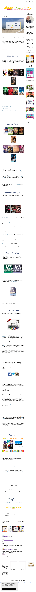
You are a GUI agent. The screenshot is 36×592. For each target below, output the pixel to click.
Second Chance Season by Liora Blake (8, 117)
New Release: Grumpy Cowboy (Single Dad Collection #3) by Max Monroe (30, 97)
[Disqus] (13, 546)
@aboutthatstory (22, 580)
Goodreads (18, 184)
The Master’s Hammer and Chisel (17, 335)
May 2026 (22, 566)
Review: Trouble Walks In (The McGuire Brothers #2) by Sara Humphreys (6, 521)
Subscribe (29, 52)
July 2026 (22, 564)
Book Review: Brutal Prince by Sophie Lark (30, 90)
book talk (4, 514)
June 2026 (22, 565)
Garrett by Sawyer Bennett (6, 243)
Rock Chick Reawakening (14, 281)
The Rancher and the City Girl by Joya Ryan (8, 110)
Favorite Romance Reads (13, 564)
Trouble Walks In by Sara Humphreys (7, 234)
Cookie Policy (21, 590)
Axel (5, 169)
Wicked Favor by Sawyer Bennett (7, 106)
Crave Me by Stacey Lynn (6, 104)
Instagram (20, 502)
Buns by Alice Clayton (16, 472)
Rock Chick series (14, 277)
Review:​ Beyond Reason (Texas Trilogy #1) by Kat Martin (20, 521)
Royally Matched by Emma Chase (7, 472)
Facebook (3, 418)
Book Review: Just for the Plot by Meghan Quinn (29, 75)
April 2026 (22, 567)
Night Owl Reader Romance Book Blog (15, 404)
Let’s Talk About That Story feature (16, 367)
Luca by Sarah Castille (5, 108)
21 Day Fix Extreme (20, 336)
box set (8, 169)
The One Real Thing (11, 300)
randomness (6, 516)
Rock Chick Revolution (19, 279)
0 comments (21, 514)
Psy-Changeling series (9, 176)
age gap (13, 566)
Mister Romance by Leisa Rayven (7, 471)
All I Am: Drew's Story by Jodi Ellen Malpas (8, 222)
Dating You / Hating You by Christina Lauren (9, 99)
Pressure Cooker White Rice (15, 352)
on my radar (7, 515)
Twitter (22, 417)
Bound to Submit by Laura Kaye (7, 239)
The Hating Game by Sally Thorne (18, 471)
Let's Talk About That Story (5, 514)
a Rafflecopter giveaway (13, 466)
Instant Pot (5, 345)
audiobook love (6, 513)
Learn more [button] (12, 586)
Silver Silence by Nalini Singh (6, 112)
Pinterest (16, 502)
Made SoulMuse (32, 590)
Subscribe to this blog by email (18, 504)
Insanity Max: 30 (4, 336)
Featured (13, 565)
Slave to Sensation (16, 175)
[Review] (17, 99)
